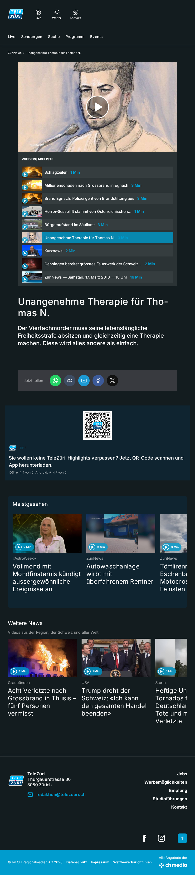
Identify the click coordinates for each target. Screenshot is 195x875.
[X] (112, 380)
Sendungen (31, 36)
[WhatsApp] (55, 380)
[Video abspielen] (97, 107)
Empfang (178, 790)
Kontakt (179, 807)
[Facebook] (98, 380)
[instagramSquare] (161, 838)
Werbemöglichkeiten (165, 782)
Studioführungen (170, 798)
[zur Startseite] (15, 14)
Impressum (100, 862)
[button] (69, 380)
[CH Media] (173, 864)
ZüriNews (15, 53)
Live (11, 36)
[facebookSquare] (144, 838)
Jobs (182, 773)
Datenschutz (76, 862)
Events (96, 36)
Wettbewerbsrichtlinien (132, 862)
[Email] (84, 380)
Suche (54, 36)
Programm (74, 36)
